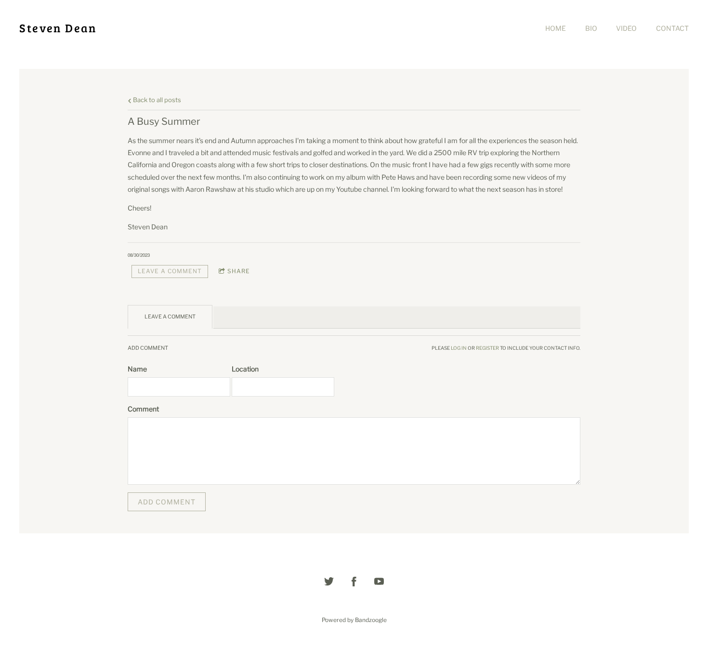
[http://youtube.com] (379, 581)
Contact (672, 28)
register (487, 348)
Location (245, 369)
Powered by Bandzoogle (354, 620)
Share (238, 271)
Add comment (167, 502)
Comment (143, 409)
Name (137, 369)
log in (459, 348)
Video (626, 28)
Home (555, 28)
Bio (591, 28)
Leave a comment (170, 271)
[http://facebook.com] (354, 581)
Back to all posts (156, 100)
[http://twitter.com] (329, 581)
